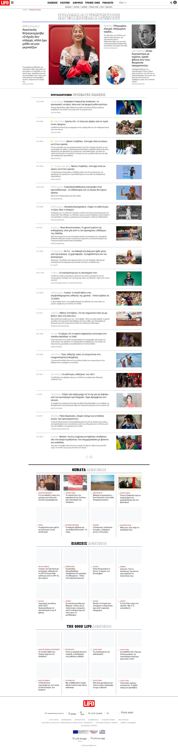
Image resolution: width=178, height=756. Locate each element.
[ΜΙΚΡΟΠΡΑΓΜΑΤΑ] (55, 713)
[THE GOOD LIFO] (82, 713)
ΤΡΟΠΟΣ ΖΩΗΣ (92, 2)
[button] (12, 2)
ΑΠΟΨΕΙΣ (78, 2)
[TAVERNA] (112, 713)
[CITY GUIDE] (95, 713)
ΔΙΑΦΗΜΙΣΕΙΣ (93, 719)
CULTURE (65, 2)
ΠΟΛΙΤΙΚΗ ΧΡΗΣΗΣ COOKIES (107, 722)
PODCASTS (107, 2)
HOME (25, 10)
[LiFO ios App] (98, 739)
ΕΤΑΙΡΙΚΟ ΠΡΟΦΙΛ (108, 719)
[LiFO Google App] (80, 739)
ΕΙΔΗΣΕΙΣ (53, 2)
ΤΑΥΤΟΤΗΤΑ (53, 719)
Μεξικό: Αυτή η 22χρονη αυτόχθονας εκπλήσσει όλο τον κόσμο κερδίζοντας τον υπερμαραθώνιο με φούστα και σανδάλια (80, 440)
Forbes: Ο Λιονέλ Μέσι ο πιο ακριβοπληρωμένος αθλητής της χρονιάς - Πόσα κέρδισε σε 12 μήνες (80, 296)
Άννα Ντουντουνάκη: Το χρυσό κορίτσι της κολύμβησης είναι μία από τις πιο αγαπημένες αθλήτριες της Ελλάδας (78, 230)
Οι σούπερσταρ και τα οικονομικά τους (78, 273)
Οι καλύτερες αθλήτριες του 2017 (78, 374)
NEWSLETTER (80, 719)
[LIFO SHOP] (127, 713)
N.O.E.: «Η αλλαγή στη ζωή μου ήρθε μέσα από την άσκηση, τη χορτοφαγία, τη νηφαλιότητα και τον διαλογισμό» (79, 254)
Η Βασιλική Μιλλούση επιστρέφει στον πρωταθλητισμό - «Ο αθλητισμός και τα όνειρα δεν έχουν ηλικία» (78, 190)
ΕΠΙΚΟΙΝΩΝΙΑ (67, 719)
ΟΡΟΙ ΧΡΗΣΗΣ (123, 719)
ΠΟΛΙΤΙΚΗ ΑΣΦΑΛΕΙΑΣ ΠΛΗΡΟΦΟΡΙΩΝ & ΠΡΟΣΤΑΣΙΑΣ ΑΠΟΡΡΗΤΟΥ (67, 722)
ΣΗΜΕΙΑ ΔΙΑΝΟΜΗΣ (128, 722)
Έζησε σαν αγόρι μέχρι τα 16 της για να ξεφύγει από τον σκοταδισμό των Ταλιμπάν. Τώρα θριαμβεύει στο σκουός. (79, 397)
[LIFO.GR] (5, 3)
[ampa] (72, 713)
